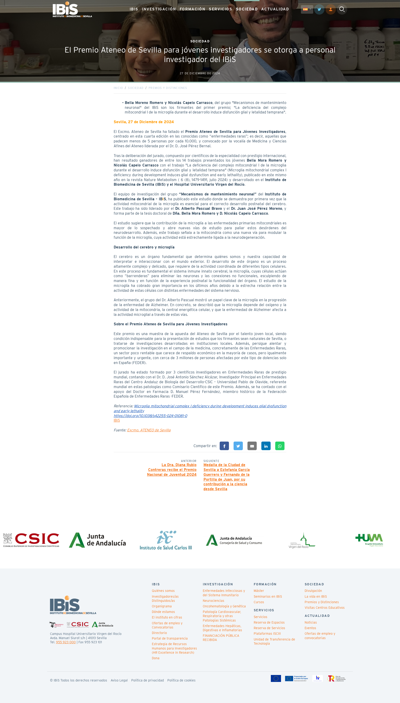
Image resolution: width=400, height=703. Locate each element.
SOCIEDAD (247, 9)
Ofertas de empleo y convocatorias (320, 636)
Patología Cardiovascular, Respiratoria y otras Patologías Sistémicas (222, 616)
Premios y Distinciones (168, 88)
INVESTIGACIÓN (159, 9)
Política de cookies (181, 680)
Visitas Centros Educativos (325, 607)
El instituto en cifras (167, 617)
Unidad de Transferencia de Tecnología (274, 641)
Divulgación (313, 591)
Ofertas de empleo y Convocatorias (167, 625)
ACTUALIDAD (275, 9)
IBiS (117, 420)
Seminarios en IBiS (268, 596)
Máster (259, 591)
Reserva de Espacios (269, 622)
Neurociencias (213, 601)
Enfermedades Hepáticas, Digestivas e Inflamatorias (222, 628)
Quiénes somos (163, 591)
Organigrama (162, 606)
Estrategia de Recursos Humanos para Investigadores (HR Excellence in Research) (174, 648)
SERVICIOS (220, 9)
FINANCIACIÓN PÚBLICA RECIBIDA (221, 638)
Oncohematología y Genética (224, 606)
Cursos (259, 602)
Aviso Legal (119, 680)
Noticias (311, 622)
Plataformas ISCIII (267, 633)
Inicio (118, 88)
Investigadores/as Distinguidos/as (165, 599)
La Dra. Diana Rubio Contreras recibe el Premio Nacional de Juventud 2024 (172, 470)
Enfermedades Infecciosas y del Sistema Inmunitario (224, 593)
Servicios (260, 617)
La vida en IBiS (316, 596)
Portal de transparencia (170, 638)
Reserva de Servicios (269, 628)
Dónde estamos (163, 612)
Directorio (159, 633)
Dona (155, 658)
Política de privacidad (147, 680)
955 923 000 (66, 642)
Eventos (310, 628)
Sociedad (136, 88)
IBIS (134, 9)
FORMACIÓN (192, 9)
